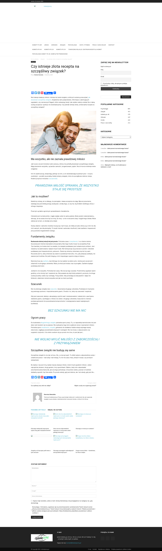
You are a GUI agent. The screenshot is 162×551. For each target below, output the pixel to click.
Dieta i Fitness (85, 45)
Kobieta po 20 (49, 49)
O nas (89, 549)
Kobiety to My (37, 45)
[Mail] (129, 1)
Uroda (46, 45)
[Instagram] (126, 1)
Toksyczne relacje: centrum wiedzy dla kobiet (85, 49)
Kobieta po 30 (61, 49)
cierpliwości (73, 241)
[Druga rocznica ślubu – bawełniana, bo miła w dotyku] (86, 442)
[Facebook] (123, 1)
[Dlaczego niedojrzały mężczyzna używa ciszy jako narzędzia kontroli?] (41, 420)
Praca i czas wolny (99, 45)
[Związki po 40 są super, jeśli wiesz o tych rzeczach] (41, 442)
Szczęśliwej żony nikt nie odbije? (41, 385)
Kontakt (111, 45)
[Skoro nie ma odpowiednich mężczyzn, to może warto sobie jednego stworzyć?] (63, 420)
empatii (52, 327)
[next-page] (65, 456)
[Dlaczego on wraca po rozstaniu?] (86, 420)
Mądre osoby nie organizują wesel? (85, 385)
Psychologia (72, 45)
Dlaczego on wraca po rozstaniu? (85, 428)
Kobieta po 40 (37, 49)
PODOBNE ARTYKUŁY (38, 410)
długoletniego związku (48, 322)
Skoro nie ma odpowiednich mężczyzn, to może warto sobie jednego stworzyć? (61, 430)
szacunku (53, 289)
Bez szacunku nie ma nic (67, 310)
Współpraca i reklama (104, 549)
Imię (102, 70)
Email (102, 76)
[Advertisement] (81, 28)
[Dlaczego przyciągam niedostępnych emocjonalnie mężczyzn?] (63, 442)
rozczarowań (53, 178)
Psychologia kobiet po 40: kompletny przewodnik (50, 54)
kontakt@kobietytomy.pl (73, 543)
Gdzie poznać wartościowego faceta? (118, 148)
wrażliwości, (45, 327)
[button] (129, 45)
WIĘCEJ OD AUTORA (55, 410)
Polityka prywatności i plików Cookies (121, 549)
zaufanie (46, 261)
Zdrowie (54, 45)
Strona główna (35, 59)
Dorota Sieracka (38, 75)
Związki (62, 45)
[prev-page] (62, 456)
